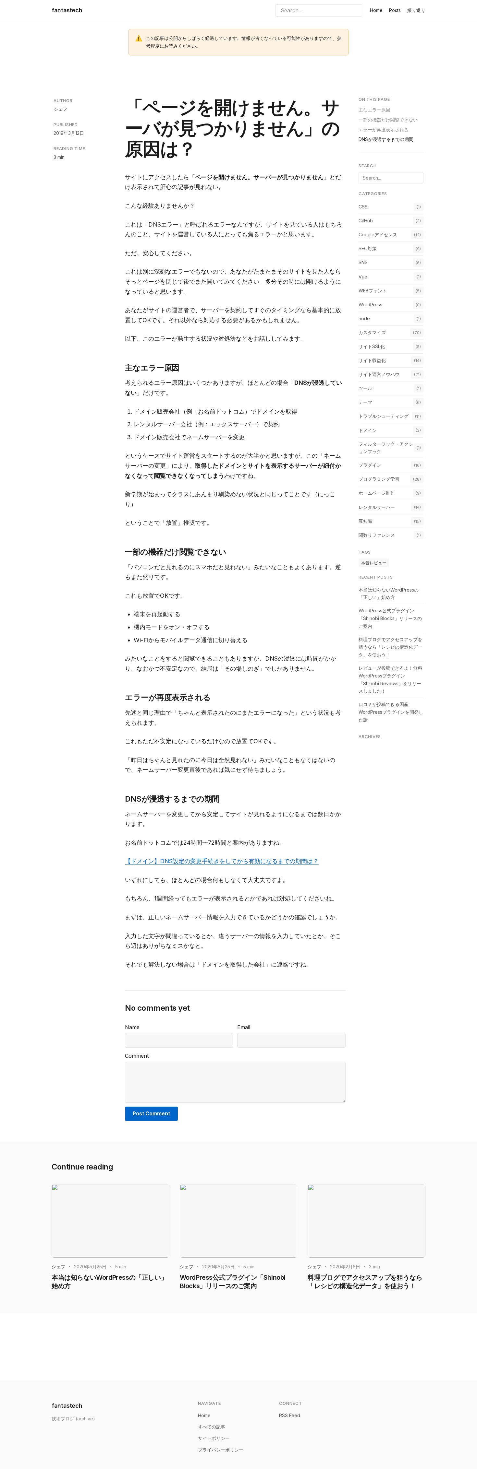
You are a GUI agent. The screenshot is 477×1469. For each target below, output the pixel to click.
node (364, 318)
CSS (363, 206)
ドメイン (368, 430)
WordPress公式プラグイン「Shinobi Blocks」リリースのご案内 (390, 618)
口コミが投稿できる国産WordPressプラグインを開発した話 (391, 711)
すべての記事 (211, 1426)
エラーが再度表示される (384, 129)
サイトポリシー (214, 1438)
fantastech (67, 10)
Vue (363, 276)
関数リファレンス (377, 534)
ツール (365, 388)
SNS (363, 262)
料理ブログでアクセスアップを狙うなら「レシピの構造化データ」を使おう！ (390, 646)
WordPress (370, 304)
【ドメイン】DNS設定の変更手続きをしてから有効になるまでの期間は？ (222, 861)
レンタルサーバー (377, 507)
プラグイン (370, 464)
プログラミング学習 (379, 479)
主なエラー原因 (374, 109)
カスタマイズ (372, 332)
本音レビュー (373, 562)
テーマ (365, 402)
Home (376, 10)
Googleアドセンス (378, 234)
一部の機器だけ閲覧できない (388, 119)
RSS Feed (289, 1415)
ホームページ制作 (377, 493)
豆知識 (365, 520)
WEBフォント (373, 290)
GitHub (366, 220)
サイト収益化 (372, 360)
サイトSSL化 (372, 346)
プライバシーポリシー (220, 1449)
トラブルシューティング (384, 416)
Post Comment (151, 1113)
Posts (395, 10)
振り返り (416, 10)
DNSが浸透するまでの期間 (386, 139)
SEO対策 (368, 248)
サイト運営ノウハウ (379, 374)
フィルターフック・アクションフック (386, 447)
